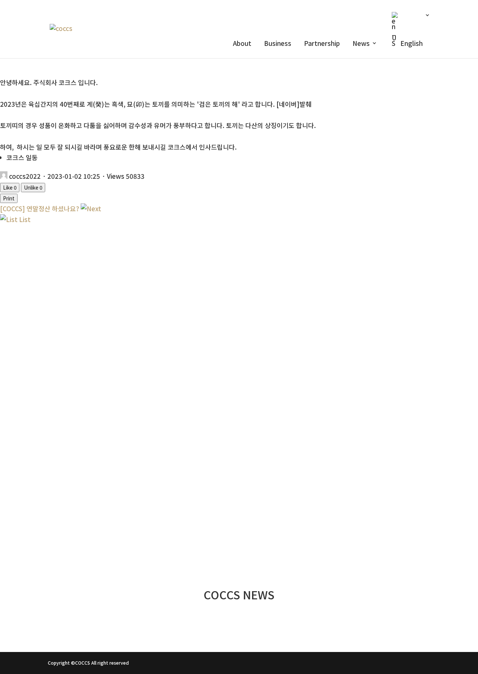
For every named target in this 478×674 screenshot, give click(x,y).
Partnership (322, 44)
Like (9, 187)
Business (277, 44)
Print (9, 198)
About (242, 44)
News (361, 44)
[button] (239, 481)
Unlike (33, 187)
